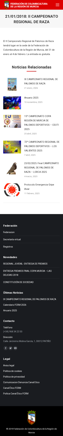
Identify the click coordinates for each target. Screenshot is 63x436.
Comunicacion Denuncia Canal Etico (21, 382)
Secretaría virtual (12, 239)
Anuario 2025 (31, 97)
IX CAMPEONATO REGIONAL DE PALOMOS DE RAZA (41, 81)
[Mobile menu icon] (57, 5)
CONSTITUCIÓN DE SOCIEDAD (18, 282)
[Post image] (12, 84)
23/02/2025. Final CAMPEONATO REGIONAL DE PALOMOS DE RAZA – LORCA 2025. (41, 167)
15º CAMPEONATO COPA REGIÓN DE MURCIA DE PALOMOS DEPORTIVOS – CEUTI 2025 (41, 123)
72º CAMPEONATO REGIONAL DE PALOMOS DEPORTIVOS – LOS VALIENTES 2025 (41, 146)
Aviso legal (8, 365)
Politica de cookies (12, 371)
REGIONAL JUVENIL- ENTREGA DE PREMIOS (25, 263)
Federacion (9, 232)
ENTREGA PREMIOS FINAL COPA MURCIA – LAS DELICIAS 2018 (27, 273)
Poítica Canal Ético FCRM (15, 393)
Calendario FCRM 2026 (14, 305)
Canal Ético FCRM (12, 388)
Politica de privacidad (14, 376)
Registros (8, 246)
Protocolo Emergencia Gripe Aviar (39, 186)
